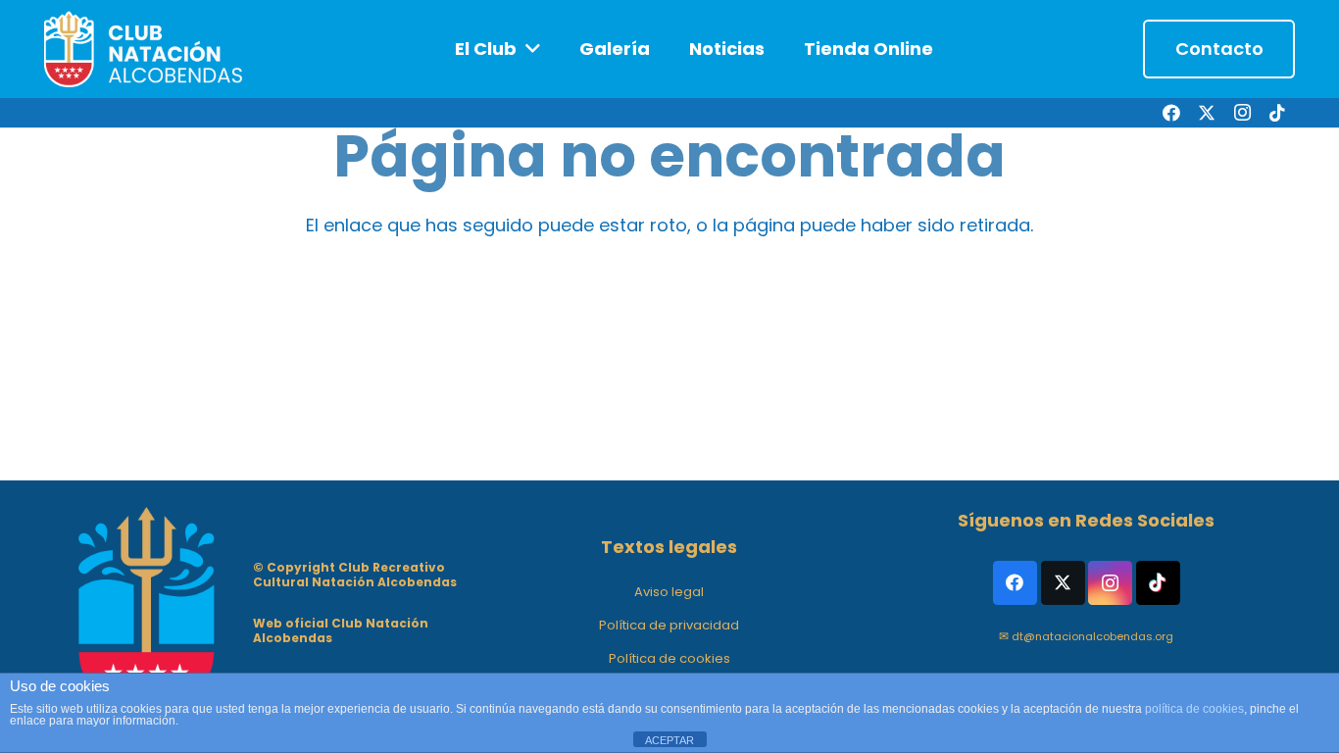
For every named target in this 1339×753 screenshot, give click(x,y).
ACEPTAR (669, 740)
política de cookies (1194, 709)
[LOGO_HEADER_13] (144, 49)
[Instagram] (1242, 112)
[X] (1206, 112)
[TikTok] (1277, 112)
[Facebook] (1171, 112)
